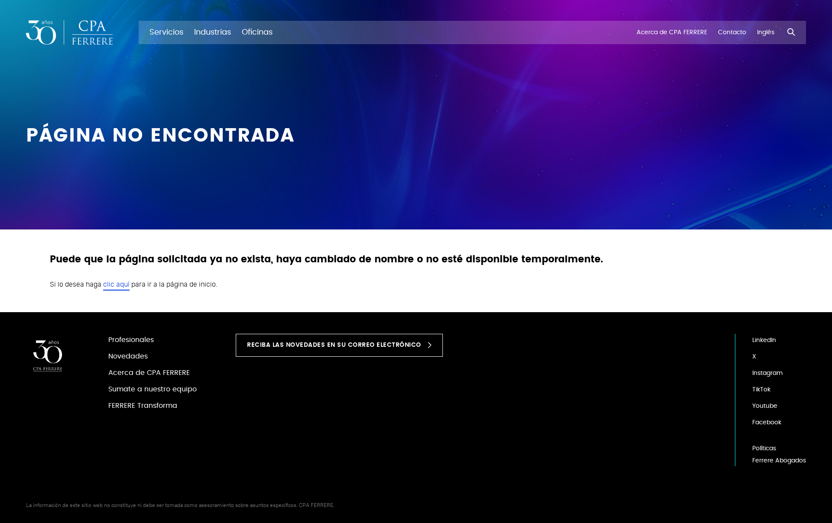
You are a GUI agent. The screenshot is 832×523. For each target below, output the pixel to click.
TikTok (761, 390)
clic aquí (116, 284)
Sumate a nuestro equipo (152, 389)
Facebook (766, 423)
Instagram (767, 373)
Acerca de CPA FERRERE (149, 372)
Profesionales (131, 339)
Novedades (128, 356)
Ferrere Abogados (779, 461)
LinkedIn (764, 340)
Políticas (764, 449)
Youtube (764, 406)
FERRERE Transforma (142, 405)
